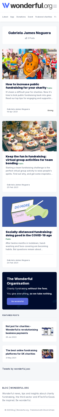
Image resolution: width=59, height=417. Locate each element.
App (12, 17)
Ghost (45, 410)
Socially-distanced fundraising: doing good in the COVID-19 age (29, 233)
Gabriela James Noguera (18, 109)
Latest (5, 17)
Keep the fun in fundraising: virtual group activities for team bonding (29, 160)
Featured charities (43, 17)
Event (30, 17)
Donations (21, 17)
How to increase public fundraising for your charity (26, 86)
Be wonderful (17, 301)
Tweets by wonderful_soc (16, 368)
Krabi (52, 410)
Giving (50, 110)
